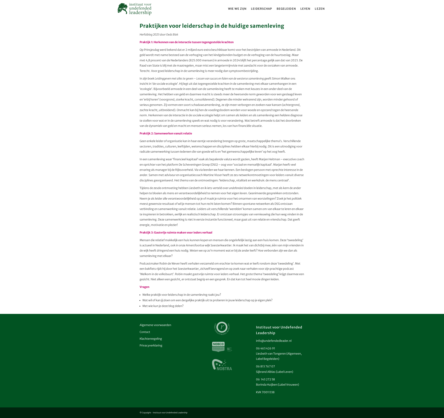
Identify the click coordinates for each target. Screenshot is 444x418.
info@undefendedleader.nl (274, 340)
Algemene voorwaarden (155, 325)
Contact (145, 332)
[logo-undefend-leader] (134, 8)
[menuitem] (237, 8)
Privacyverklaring (151, 345)
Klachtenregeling (151, 338)
